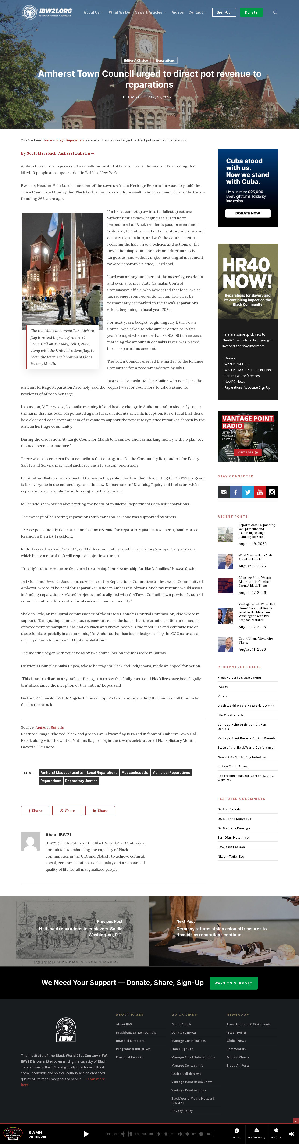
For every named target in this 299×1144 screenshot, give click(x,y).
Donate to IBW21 (183, 1032)
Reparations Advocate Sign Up (247, 387)
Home (47, 140)
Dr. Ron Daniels (229, 809)
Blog (59, 140)
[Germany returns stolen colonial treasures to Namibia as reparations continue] (224, 931)
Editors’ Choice (238, 1057)
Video (222, 696)
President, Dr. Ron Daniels (136, 1032)
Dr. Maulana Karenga (234, 828)
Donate (230, 358)
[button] (86, 1134)
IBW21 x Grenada (231, 715)
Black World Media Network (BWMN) (246, 705)
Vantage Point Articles (188, 1090)
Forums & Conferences (242, 375)
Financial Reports (129, 1057)
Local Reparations (102, 773)
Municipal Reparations (171, 773)
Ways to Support (234, 983)
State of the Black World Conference (246, 747)
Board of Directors (130, 1041)
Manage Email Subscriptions (193, 1057)
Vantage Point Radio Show (191, 1082)
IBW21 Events (236, 1032)
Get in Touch (181, 1024)
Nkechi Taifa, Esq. (231, 856)
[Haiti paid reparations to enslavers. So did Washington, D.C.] (75, 931)
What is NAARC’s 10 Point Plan (247, 370)
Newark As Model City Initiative (242, 757)
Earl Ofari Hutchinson (234, 837)
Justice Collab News (233, 766)
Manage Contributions (188, 1041)
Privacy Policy (182, 1111)
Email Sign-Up (182, 1049)
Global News (236, 1041)
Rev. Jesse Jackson (231, 847)
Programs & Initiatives (133, 1049)
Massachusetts (134, 773)
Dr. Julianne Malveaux (234, 819)
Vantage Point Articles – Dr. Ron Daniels (242, 726)
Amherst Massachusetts (61, 773)
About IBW (124, 1024)
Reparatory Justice (81, 781)
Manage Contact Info (187, 1065)
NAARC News (234, 381)
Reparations (165, 60)
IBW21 (133, 96)
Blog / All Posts (238, 1065)
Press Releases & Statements (240, 677)
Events (223, 687)
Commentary (236, 1049)
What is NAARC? (236, 364)
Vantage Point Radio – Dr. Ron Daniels (246, 738)
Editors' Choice (136, 60)
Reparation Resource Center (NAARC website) (246, 778)
